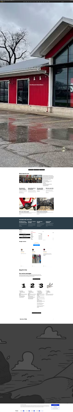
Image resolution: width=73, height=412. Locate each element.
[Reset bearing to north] (53, 239)
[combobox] (67, 1)
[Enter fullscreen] (53, 232)
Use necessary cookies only (55, 408)
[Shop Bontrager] (8, 0)
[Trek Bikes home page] (1, 0)
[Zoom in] (53, 238)
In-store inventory (42, 169)
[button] (48, 235)
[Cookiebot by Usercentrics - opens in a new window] (16, 410)
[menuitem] (24, 2)
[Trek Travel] (12, 0)
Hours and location (36, 169)
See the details (38, 191)
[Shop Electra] (4, 0)
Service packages (31, 169)
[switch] (29, 410)
